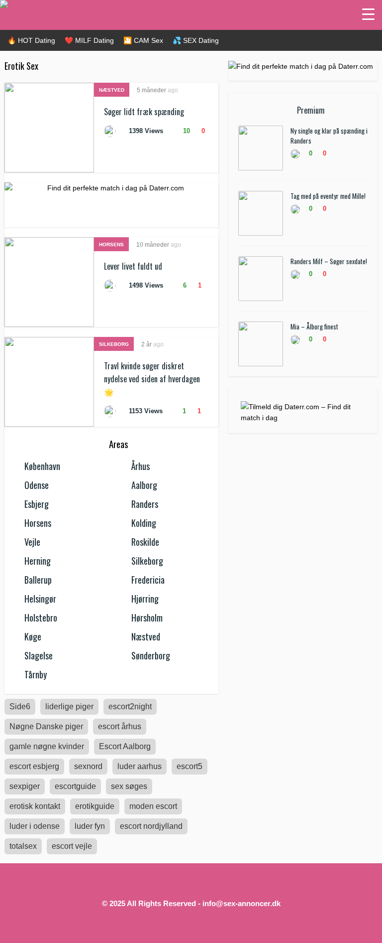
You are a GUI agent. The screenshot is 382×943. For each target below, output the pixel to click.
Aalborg (144, 484)
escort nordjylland (151, 826)
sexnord (88, 766)
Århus (140, 466)
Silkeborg (114, 344)
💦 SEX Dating (196, 40)
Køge (32, 636)
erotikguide (94, 806)
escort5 (189, 766)
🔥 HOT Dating (31, 40)
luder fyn (90, 826)
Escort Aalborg (125, 746)
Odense (36, 484)
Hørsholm (147, 617)
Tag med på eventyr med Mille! (328, 196)
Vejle (32, 541)
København (42, 466)
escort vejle (72, 846)
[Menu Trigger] (368, 13)
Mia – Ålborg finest (314, 326)
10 (185, 131)
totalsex (23, 846)
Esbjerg (36, 503)
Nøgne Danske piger (46, 726)
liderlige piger (69, 706)
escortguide (75, 786)
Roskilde (145, 541)
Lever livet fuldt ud (133, 266)
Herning (37, 560)
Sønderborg (150, 655)
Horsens (111, 244)
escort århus (119, 726)
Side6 (19, 706)
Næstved (111, 90)
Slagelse (38, 655)
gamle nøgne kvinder (46, 746)
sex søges (129, 786)
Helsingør (40, 598)
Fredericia (148, 579)
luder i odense (34, 826)
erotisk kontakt (34, 806)
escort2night (130, 706)
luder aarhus (139, 766)
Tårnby (35, 674)
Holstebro (40, 617)
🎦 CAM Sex (143, 40)
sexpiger (24, 786)
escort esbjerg (34, 766)
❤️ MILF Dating (89, 40)
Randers (144, 503)
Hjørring (145, 598)
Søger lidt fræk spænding (144, 112)
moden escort (153, 806)
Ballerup (38, 579)
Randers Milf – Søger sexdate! (328, 261)
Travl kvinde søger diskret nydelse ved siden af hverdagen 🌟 (152, 379)
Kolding (143, 522)
